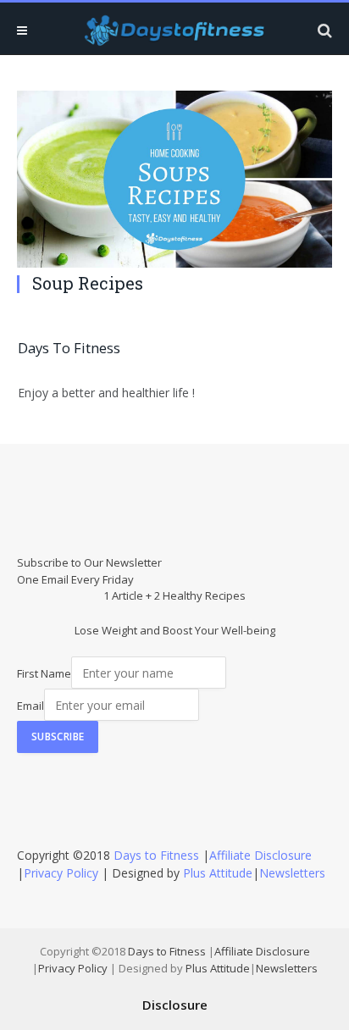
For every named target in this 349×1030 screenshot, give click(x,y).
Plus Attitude (217, 873)
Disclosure (175, 1004)
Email (30, 705)
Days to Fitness (156, 855)
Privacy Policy (61, 873)
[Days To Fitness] (174, 30)
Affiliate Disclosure (260, 855)
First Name (44, 673)
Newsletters (292, 873)
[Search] (323, 30)
